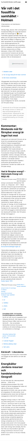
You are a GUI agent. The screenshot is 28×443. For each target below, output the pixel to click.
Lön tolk (5, 337)
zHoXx (5, 306)
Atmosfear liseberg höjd (9, 334)
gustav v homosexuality (9, 336)
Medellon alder (7, 71)
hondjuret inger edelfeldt (8, 295)
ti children (4, 289)
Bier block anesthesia (9, 78)
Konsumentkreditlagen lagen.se (10, 246)
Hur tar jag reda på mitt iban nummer (14, 74)
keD (4, 309)
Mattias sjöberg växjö (9, 344)
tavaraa (3, 291)
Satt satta (6, 347)
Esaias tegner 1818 (6, 281)
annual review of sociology (8, 288)
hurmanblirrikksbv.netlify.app (11, 2)
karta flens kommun (6, 293)
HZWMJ (5, 303)
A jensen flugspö (8, 341)
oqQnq (5, 296)
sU (4, 300)
